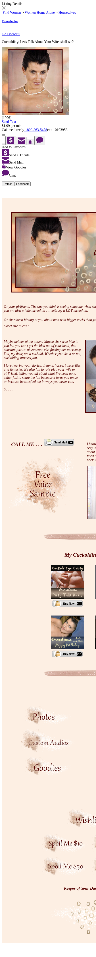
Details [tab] (8, 184)
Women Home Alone (40, 12)
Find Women (12, 12)
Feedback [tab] (22, 184)
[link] (4, 8)
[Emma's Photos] (48, 723)
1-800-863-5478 (35, 130)
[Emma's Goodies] (48, 774)
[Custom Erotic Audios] (48, 750)
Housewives (67, 12)
